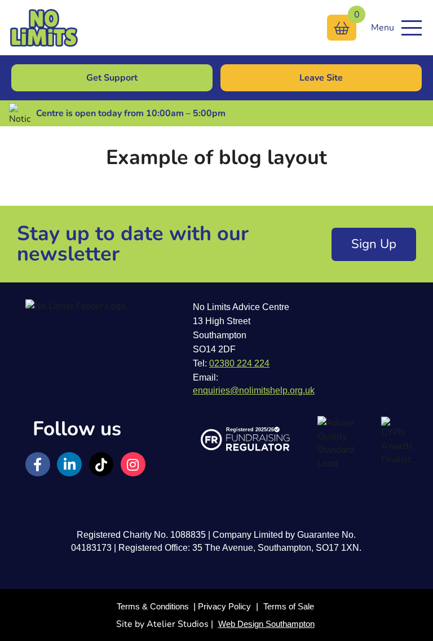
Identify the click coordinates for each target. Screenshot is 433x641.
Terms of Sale (288, 606)
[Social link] (37, 464)
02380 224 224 (239, 363)
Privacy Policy (224, 606)
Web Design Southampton (266, 624)
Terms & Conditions (153, 606)
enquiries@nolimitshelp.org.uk (254, 390)
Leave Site (321, 78)
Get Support (112, 78)
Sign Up (373, 244)
